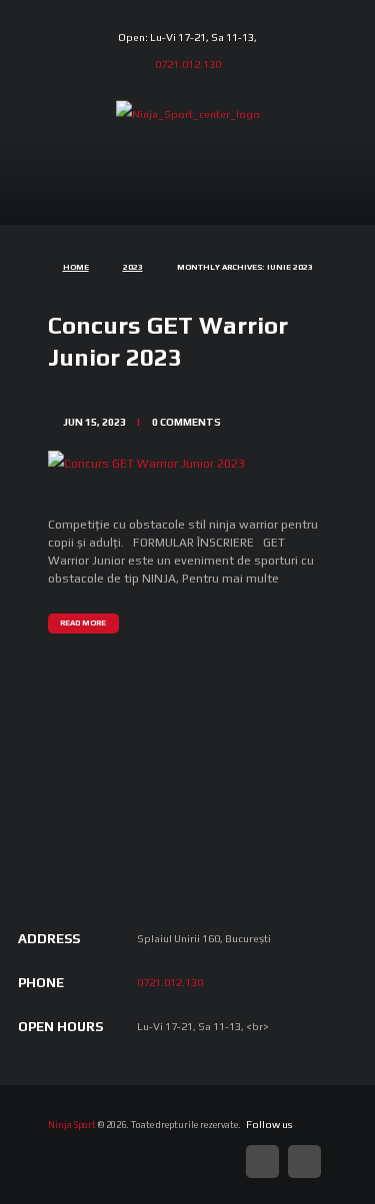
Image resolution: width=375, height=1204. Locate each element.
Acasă (79, 203)
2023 (133, 267)
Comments (186, 422)
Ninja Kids (296, 217)
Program (225, 203)
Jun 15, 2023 (94, 422)
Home (76, 267)
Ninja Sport (72, 1124)
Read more (83, 622)
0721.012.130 (188, 64)
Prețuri (147, 203)
